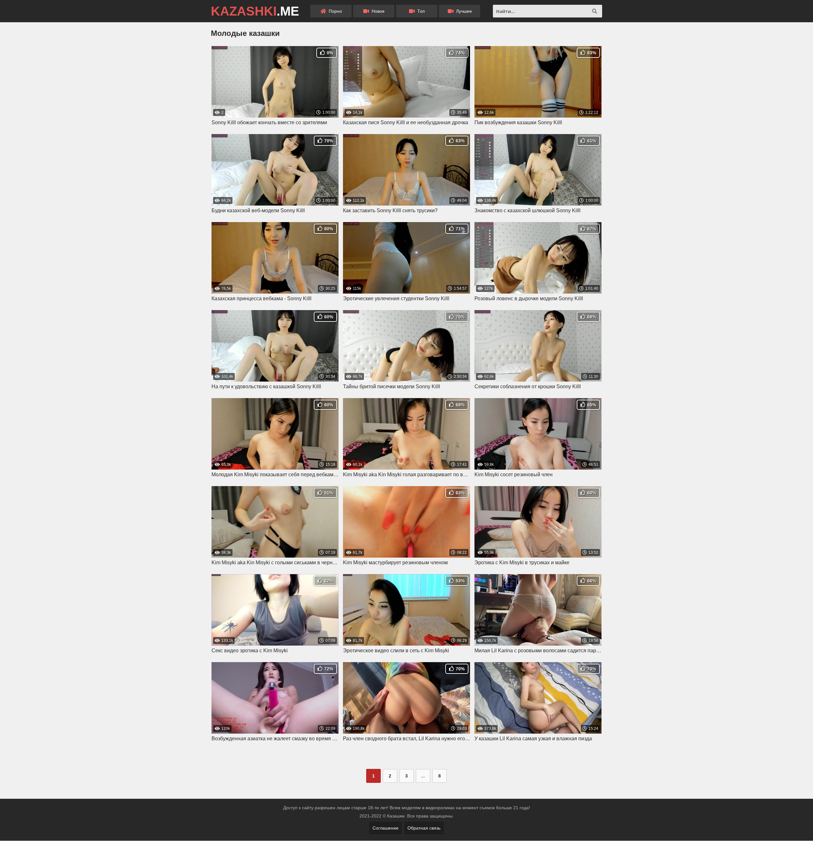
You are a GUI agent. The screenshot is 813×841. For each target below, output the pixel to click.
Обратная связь (423, 828)
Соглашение (386, 828)
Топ (420, 11)
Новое (377, 11)
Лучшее (463, 11)
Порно (334, 11)
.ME (255, 11)
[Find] (594, 11)
